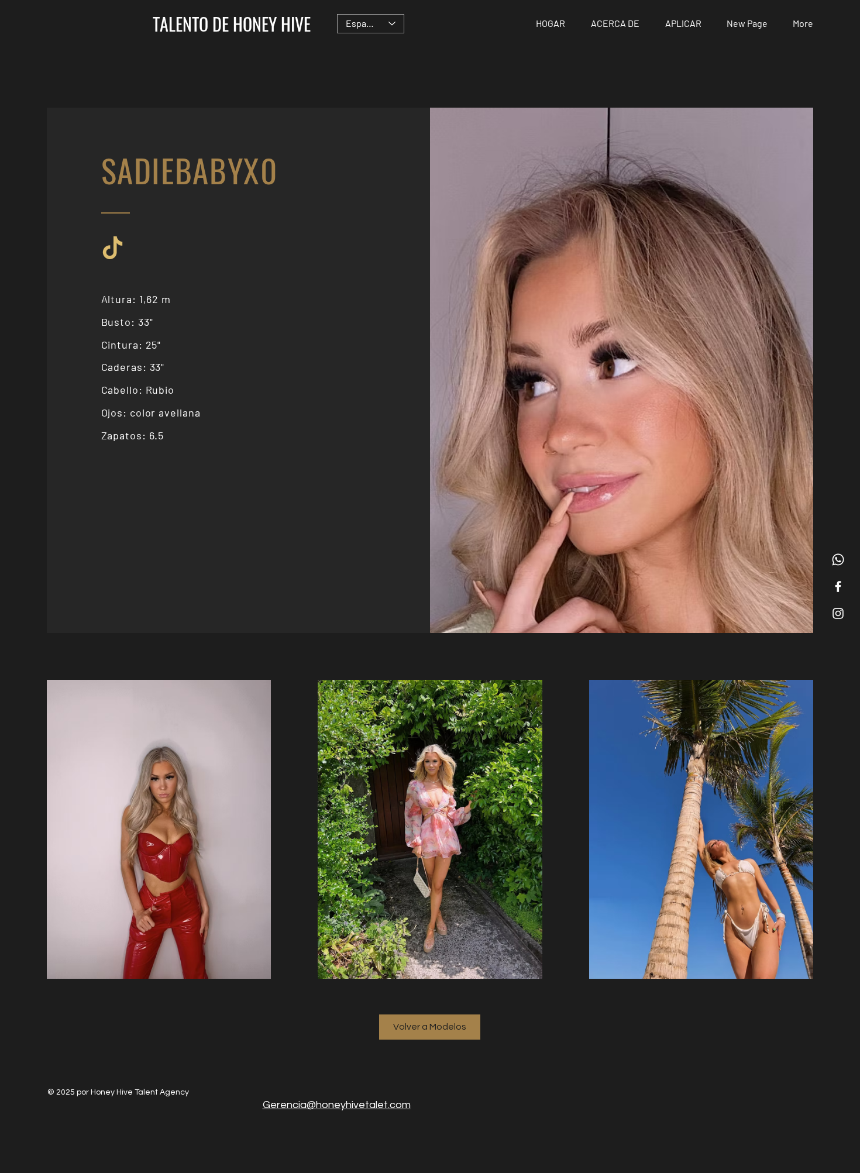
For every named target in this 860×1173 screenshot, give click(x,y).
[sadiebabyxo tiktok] (112, 247)
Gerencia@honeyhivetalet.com (337, 1104)
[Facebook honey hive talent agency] (838, 586)
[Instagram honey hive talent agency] (838, 613)
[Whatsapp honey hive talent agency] (838, 559)
